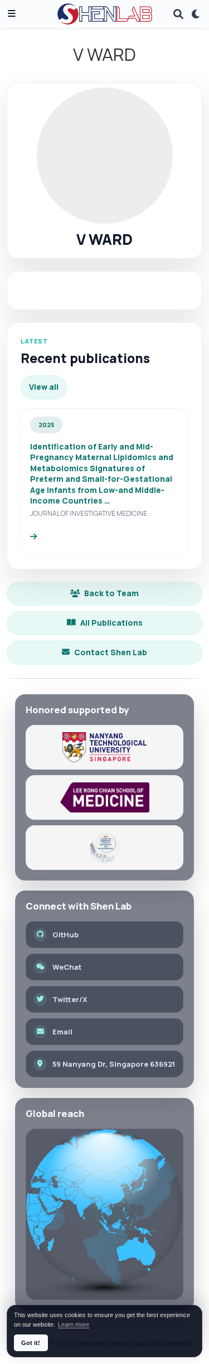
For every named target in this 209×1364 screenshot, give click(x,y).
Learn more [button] (73, 1324)
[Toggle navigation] (12, 14)
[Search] (178, 14)
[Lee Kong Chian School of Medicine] (104, 797)
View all (44, 386)
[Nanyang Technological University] (104, 747)
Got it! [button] (30, 1342)
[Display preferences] (196, 14)
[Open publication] (33, 537)
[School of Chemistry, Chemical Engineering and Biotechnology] (104, 847)
